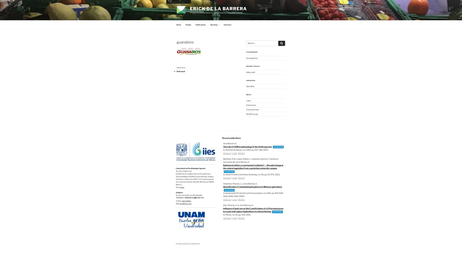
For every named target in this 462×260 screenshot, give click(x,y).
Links (234, 153)
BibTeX (241, 153)
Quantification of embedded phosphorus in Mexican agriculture (252, 187)
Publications (201, 25)
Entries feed (251, 105)
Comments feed (252, 110)
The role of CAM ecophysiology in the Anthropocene (247, 147)
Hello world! (250, 72)
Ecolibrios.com (185, 204)
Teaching (213, 25)
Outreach (227, 25)
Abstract (227, 153)
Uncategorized (252, 58)
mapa (181, 187)
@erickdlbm (186, 201)
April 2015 (250, 86)
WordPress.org (252, 114)
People (188, 25)
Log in (248, 101)
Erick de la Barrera (218, 8)
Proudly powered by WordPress (188, 244)
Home (178, 25)
